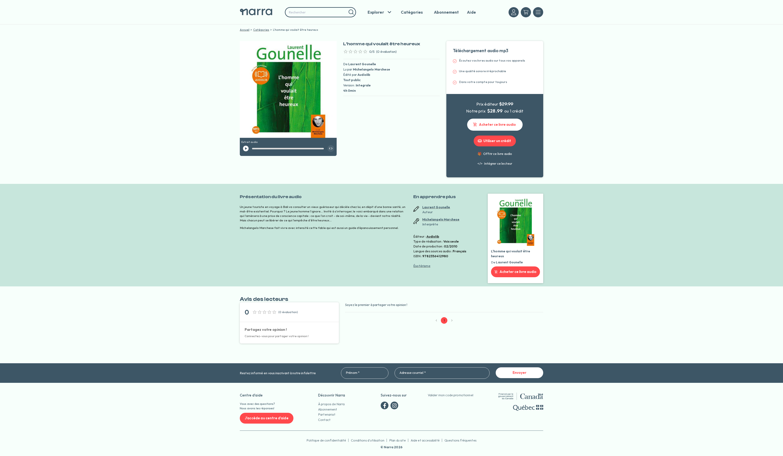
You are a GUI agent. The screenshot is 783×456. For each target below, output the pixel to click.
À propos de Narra (331, 404)
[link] (494, 163)
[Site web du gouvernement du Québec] (528, 408)
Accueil (244, 30)
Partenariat (326, 414)
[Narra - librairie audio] (261, 12)
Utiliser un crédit (497, 140)
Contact (324, 420)
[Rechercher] (350, 12)
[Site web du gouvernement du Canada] (520, 396)
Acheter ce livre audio (497, 124)
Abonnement (327, 409)
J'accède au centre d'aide (267, 418)
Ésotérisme (421, 266)
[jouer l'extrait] (245, 148)
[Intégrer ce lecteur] (330, 148)
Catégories (261, 30)
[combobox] (320, 12)
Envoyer (519, 372)
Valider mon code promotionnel (450, 395)
